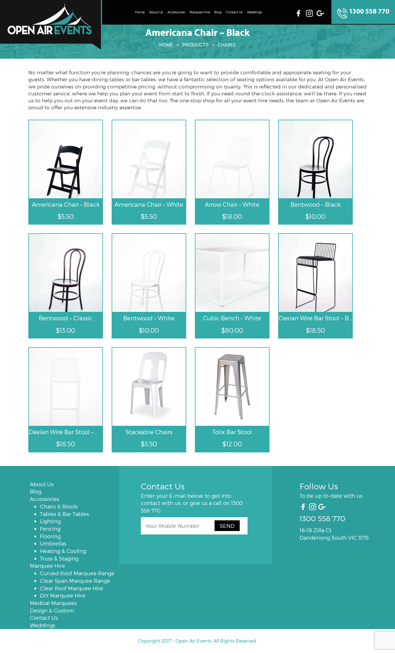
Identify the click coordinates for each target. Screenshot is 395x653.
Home (140, 12)
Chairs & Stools (58, 506)
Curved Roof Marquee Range (77, 573)
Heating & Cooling (63, 551)
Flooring (50, 536)
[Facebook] (300, 12)
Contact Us (234, 12)
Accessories (176, 12)
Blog (218, 12)
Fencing (50, 529)
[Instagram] (310, 12)
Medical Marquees (53, 603)
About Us (156, 12)
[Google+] (321, 12)
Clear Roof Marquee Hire (71, 588)
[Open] (51, 24)
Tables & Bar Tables (64, 514)
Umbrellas (53, 543)
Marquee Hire (199, 12)
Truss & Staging (59, 558)
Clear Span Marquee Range (75, 581)
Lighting (50, 521)
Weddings (254, 12)
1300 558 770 (369, 11)
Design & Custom (52, 610)
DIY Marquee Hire (62, 595)
